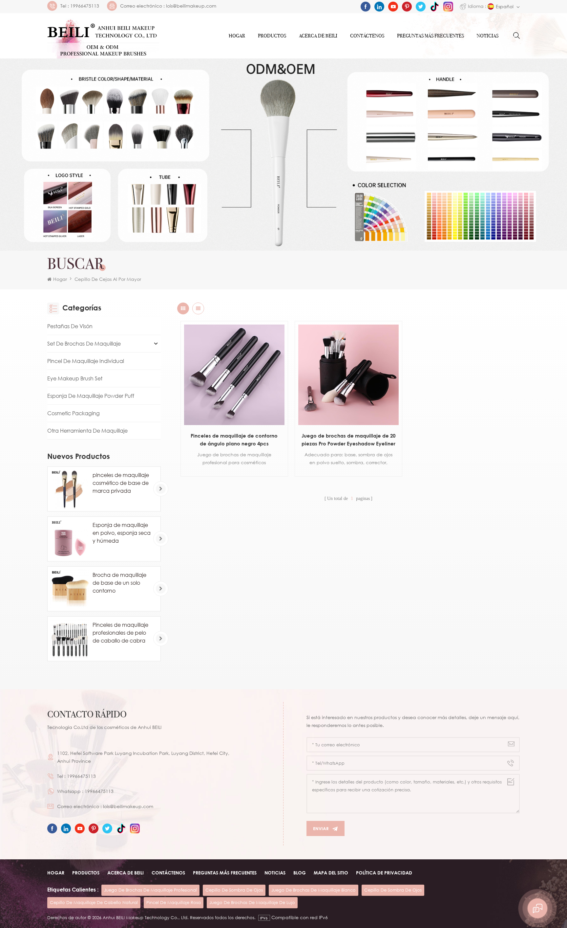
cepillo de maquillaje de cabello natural (94, 902)
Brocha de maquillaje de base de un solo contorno (119, 583)
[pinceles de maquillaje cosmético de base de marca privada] (69, 489)
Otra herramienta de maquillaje (87, 430)
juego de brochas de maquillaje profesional (150, 890)
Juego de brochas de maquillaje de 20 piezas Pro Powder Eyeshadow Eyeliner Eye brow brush (348, 440)
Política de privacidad (384, 872)
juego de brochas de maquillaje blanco (313, 890)
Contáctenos (367, 36)
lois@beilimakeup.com (191, 6)
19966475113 (84, 6)
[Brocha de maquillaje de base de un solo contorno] (69, 588)
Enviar (321, 828)
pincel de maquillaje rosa (173, 902)
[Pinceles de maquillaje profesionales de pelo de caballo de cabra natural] (69, 638)
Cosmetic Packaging (73, 413)
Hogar (237, 36)
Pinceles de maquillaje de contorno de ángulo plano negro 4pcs (234, 439)
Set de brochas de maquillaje (84, 343)
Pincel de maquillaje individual (85, 361)
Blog (299, 872)
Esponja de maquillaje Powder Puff (90, 396)
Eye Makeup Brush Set (74, 378)
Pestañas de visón (70, 326)
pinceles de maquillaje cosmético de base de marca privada (121, 483)
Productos (272, 36)
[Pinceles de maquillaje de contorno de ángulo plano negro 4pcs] (234, 375)
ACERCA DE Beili (318, 36)
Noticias (487, 36)
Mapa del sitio (331, 872)
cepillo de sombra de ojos (234, 890)
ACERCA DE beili (125, 872)
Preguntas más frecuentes (430, 36)
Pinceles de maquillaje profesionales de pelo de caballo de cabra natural (120, 633)
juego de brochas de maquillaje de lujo (252, 902)
